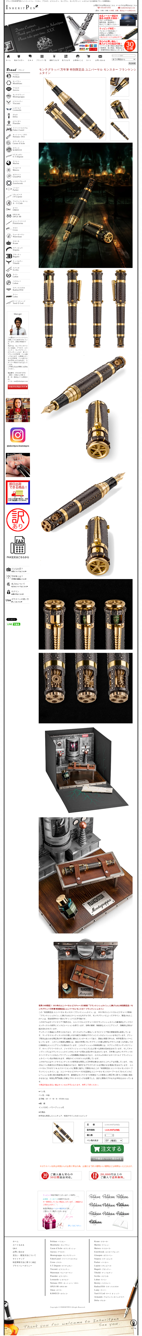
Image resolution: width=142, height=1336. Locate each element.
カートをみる (18, 1245)
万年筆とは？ (17, 576)
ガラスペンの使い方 (20, 599)
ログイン (15, 591)
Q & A (30, 60)
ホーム (8, 60)
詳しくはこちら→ (74, 1226)
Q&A (15, 1248)
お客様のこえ (78, 60)
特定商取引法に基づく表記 (24, 1262)
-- (58, 1241)
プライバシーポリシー (22, 1266)
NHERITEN (21, 8)
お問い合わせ (100, 60)
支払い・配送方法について (24, 1255)
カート (88, 60)
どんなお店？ (17, 569)
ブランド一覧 (41, 60)
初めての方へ (19, 60)
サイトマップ (18, 1259)
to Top (134, 1317)
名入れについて (18, 584)
